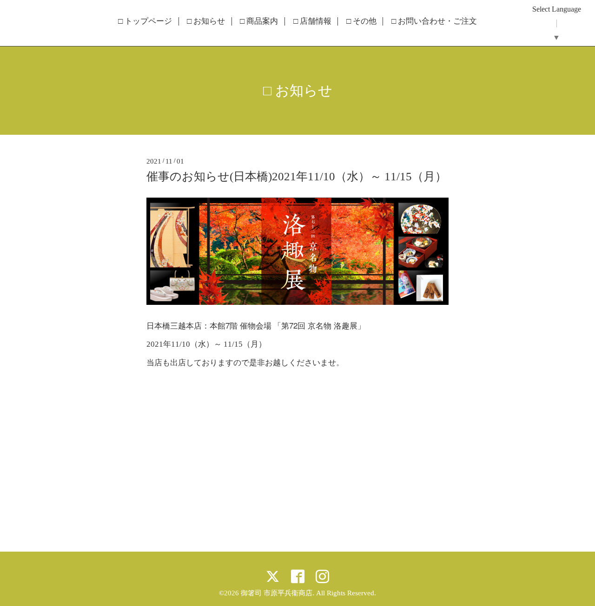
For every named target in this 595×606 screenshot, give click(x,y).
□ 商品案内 (259, 21)
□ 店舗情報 (312, 21)
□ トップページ (145, 21)
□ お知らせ (206, 21)
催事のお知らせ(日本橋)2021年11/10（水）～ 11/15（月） (296, 176)
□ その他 (361, 21)
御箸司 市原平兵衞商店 (276, 593)
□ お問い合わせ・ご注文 (434, 21)
